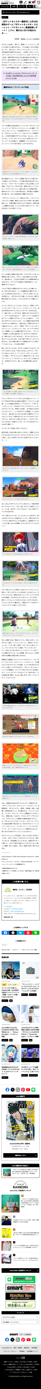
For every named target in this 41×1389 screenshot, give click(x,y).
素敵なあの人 (12, 1364)
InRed (16, 1362)
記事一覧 (25, 2)
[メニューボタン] (38, 2)
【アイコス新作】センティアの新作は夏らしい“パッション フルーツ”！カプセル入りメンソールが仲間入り (26, 1259)
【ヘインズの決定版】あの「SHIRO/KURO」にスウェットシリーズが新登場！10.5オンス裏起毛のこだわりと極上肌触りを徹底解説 (26, 1246)
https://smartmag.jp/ (17, 911)
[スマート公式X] (13, 1090)
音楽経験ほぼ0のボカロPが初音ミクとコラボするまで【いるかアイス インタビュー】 (11, 1070)
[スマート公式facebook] (7, 1090)
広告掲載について (32, 1351)
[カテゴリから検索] (20, 1317)
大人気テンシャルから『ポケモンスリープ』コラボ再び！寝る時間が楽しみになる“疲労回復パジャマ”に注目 (21, 75)
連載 (11, 1000)
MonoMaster (10, 1370)
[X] (13, 933)
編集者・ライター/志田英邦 (30, 39)
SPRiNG (37, 1364)
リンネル (20, 1364)
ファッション (5, 6)
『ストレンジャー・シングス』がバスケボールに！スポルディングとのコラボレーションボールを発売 (30, 987)
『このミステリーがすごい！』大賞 (21, 1372)
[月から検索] (20, 1322)
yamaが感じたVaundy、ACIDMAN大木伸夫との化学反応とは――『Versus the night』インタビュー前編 (10, 1032)
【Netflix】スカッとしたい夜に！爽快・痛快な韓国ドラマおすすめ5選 (26, 1221)
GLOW (19, 1367)
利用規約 (22, 1351)
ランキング (29, 2)
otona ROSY (29, 1364)
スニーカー (22, 6)
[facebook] (5, 933)
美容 (14, 6)
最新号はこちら (20, 1155)
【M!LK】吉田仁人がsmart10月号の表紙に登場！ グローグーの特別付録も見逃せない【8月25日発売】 (26, 1234)
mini (5, 1364)
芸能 (11, 1040)
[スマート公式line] (33, 1090)
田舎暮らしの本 (20, 1370)
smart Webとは (7, 1348)
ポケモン (4, 945)
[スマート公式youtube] (28, 1090)
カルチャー (5, 17)
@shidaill (9, 906)
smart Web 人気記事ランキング (20, 1270)
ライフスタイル (33, 1075)
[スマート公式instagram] (18, 1090)
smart (33, 1367)
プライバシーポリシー (10, 1351)
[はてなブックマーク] (20, 933)
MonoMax (26, 1367)
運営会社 (27, 1348)
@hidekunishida (17, 909)
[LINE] (35, 933)
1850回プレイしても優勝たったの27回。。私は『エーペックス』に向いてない (30, 1069)
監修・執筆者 (18, 1348)
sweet (35, 1362)
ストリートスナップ (34, 2)
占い (30, 6)
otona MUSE (12, 1367)
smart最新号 (21, 2)
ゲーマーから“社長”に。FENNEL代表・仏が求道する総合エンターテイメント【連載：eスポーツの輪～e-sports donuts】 (11, 992)
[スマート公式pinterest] (23, 1090)
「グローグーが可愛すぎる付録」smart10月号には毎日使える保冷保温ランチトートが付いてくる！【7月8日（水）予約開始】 (30, 1203)
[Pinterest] (28, 933)
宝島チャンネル (8, 1362)
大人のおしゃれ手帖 (26, 1362)
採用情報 (34, 1348)
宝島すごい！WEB (32, 1370)
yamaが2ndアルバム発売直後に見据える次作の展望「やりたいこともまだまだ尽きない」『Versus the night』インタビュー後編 (30, 1032)
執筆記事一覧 (8, 917)
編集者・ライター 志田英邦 (22, 889)
